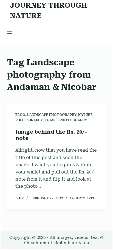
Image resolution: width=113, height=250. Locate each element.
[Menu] (9, 31)
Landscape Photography (51, 115)
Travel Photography (65, 120)
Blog (20, 115)
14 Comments (82, 198)
